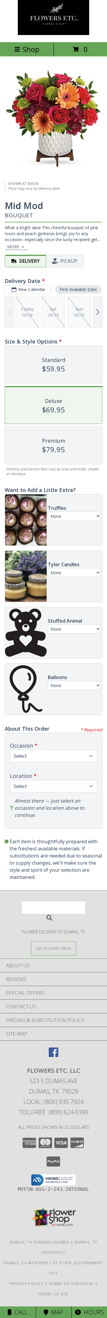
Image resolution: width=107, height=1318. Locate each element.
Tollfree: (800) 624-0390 (53, 1112)
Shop (31, 49)
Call (20, 1312)
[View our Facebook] (53, 1055)
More (13, 246)
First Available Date (78, 289)
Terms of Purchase (71, 1283)
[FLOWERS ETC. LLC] (53, 33)
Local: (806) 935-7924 (53, 1102)
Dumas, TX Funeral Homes (40, 1242)
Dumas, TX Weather (26, 1262)
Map (55, 1312)
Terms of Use (53, 1294)
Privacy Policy (27, 1283)
